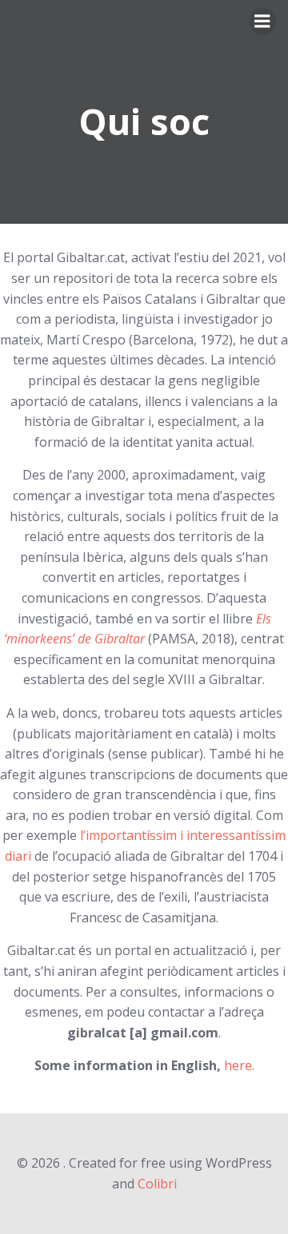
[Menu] (262, 21)
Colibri (157, 1183)
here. (239, 1065)
